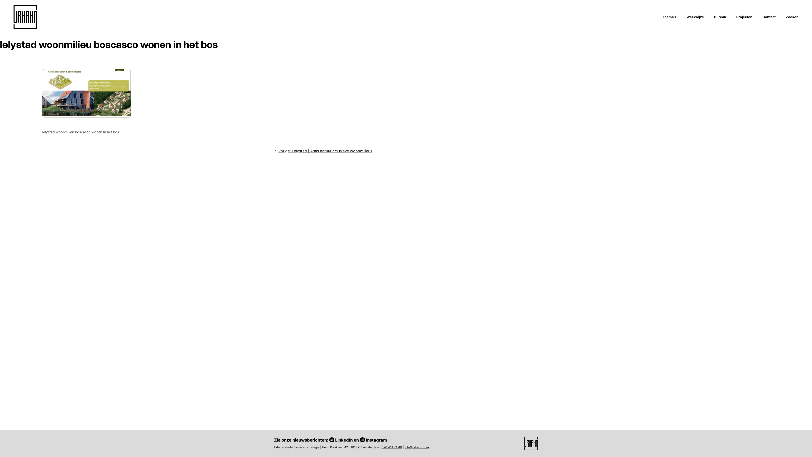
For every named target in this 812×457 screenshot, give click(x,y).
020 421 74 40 (392, 447)
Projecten (744, 17)
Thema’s (669, 17)
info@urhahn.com (417, 447)
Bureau (720, 17)
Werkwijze (695, 17)
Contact (769, 17)
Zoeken (792, 17)
